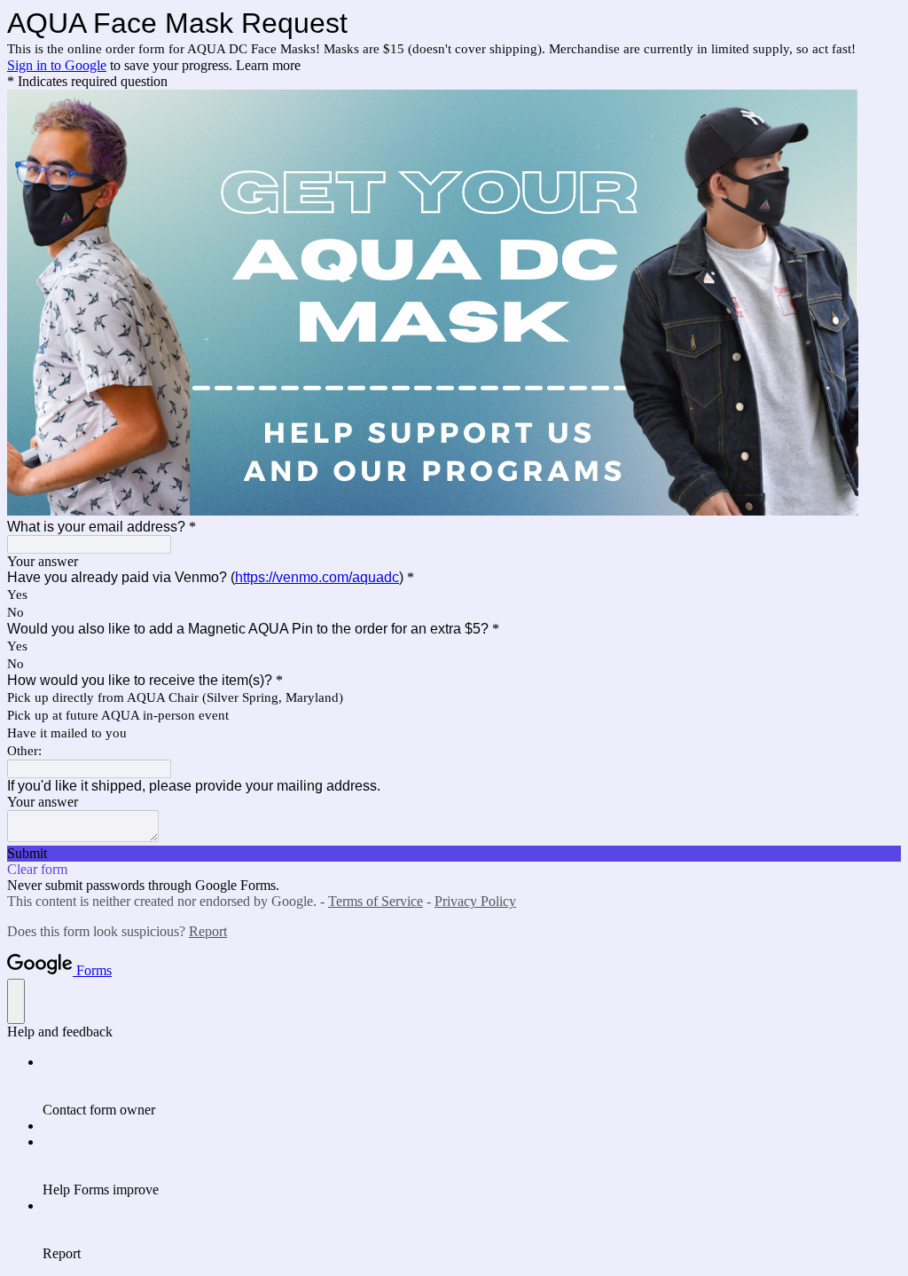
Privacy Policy (475, 901)
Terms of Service (375, 901)
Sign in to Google (56, 65)
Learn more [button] (268, 65)
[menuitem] (472, 1086)
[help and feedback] (16, 1001)
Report (208, 931)
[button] (454, 854)
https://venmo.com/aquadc (317, 577)
